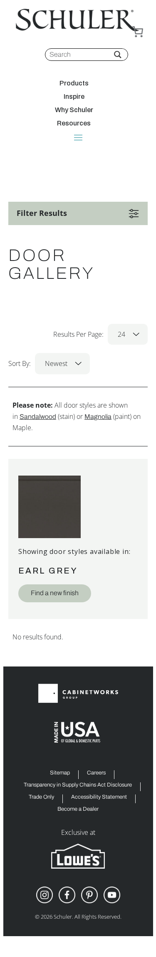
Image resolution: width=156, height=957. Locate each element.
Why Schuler (74, 110)
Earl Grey (48, 570)
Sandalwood (38, 416)
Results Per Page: (89, 334)
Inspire (74, 96)
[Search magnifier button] (118, 54)
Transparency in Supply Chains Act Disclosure (78, 785)
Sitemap (60, 773)
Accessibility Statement (99, 797)
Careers (96, 773)
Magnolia (97, 416)
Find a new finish (55, 592)
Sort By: (37, 363)
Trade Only (41, 797)
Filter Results (42, 213)
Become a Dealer (78, 809)
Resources (74, 123)
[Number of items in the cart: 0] (137, 31)
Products (74, 83)
